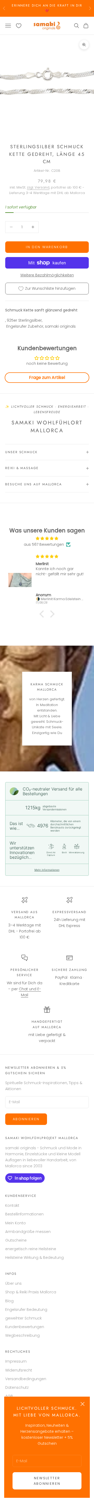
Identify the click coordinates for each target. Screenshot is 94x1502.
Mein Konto (15, 1223)
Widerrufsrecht (18, 1370)
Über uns (13, 1283)
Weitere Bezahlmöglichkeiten (47, 275)
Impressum (16, 1361)
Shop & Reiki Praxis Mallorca (30, 1292)
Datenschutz (17, 1387)
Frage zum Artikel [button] (47, 377)
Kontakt (12, 1205)
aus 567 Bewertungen (44, 544)
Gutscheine (16, 1240)
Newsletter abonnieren (47, 1481)
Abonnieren (26, 1119)
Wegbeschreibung (22, 1335)
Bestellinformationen (24, 1214)
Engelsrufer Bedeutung (26, 1309)
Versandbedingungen (25, 1378)
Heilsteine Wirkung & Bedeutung (34, 1257)
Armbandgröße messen (28, 1231)
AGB (9, 1396)
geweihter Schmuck (23, 1318)
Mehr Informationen (47, 869)
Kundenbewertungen (24, 1326)
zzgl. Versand (38, 187)
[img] (47, 538)
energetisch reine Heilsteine (30, 1248)
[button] (43, 614)
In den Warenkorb (47, 246)
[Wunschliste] (18, 25)
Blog (9, 1301)
